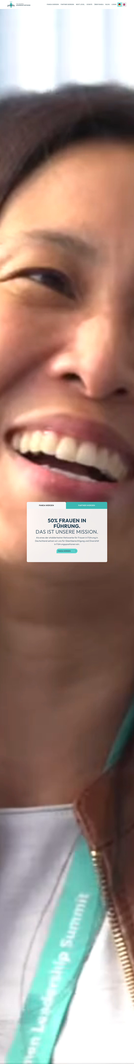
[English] (124, 4)
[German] (119, 4)
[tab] (46, 505)
